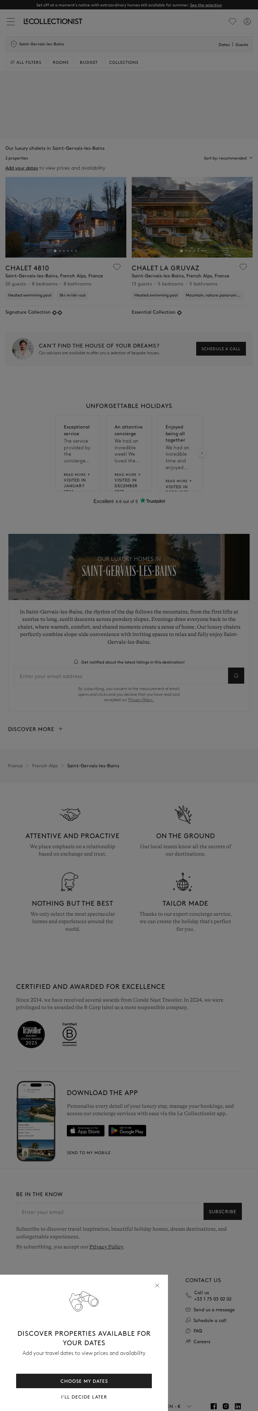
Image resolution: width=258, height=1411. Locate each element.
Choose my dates (84, 1380)
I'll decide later (84, 1397)
